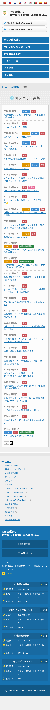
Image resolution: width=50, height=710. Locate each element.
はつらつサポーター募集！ (16, 127)
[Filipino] (20, 3)
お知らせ (26, 111)
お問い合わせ (26, 553)
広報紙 (31, 187)
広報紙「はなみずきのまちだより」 (20, 488)
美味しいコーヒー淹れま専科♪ (18, 137)
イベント (26, 133)
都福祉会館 (9, 512)
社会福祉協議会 (12, 39)
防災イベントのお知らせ (15, 237)
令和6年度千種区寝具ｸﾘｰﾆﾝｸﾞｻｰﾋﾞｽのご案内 (24, 159)
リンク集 (8, 516)
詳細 (45, 584)
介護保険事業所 (12, 54)
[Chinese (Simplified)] (4, 3)
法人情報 (8, 75)
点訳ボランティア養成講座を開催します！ (24, 410)
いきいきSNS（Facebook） (16, 500)
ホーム (8, 462)
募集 (33, 111)
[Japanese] (25, 3)
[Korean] (30, 3)
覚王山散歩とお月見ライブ (16, 168)
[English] (15, 3)
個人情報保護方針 (12, 520)
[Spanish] (40, 3)
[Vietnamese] (45, 3)
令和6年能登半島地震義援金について (21, 190)
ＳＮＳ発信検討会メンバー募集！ (20, 436)
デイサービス (11, 61)
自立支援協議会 (11, 504)
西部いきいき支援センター (18, 47)
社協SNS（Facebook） (15, 496)
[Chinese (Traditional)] (10, 3)
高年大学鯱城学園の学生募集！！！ (21, 351)
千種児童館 (9, 508)
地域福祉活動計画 (26, 246)
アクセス (8, 68)
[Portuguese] (35, 3)
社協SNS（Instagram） (15, 492)
